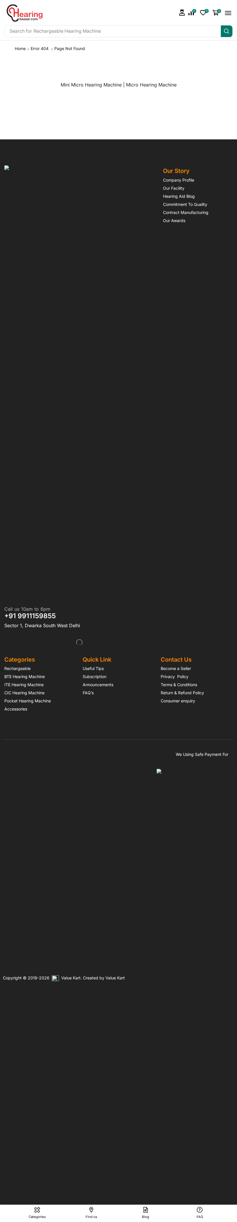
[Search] (226, 31)
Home (20, 48)
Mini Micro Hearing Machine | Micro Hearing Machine (119, 85)
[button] (182, 12)
